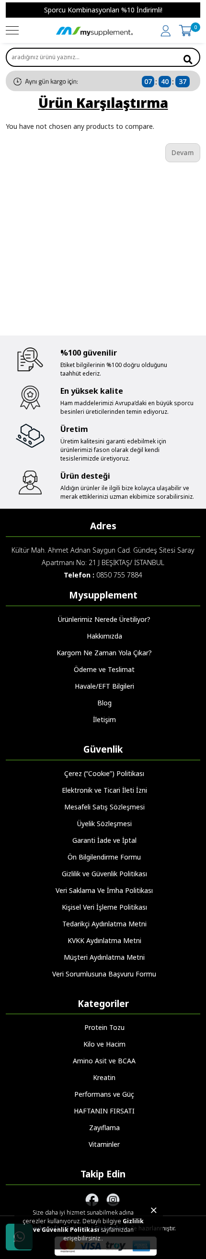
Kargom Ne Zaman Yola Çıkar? (104, 652)
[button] (11, 10)
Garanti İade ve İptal (104, 840)
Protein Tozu (104, 1027)
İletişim (104, 719)
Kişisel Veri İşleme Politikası (104, 907)
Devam (183, 152)
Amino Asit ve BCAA (104, 1060)
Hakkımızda (104, 635)
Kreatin (104, 1077)
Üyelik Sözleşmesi (104, 823)
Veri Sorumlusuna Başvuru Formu (104, 973)
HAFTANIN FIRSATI (104, 1110)
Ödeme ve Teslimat (104, 669)
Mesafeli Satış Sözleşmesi (104, 806)
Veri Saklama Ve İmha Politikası (104, 890)
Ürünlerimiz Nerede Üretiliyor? (104, 619)
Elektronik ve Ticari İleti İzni (104, 790)
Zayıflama (104, 1127)
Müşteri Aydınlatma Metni (104, 957)
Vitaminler (104, 1144)
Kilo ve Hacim (104, 1044)
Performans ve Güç (104, 1094)
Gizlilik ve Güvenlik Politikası (88, 1225)
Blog (104, 702)
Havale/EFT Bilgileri (104, 686)
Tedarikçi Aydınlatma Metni (104, 923)
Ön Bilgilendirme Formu (104, 856)
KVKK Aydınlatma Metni (104, 940)
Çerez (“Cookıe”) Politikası (104, 773)
